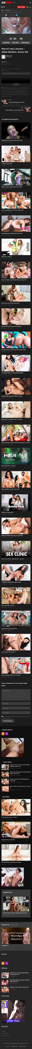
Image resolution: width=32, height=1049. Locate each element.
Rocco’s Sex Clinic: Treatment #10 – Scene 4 (13, 558)
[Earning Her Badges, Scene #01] (16, 104)
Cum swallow (15, 89)
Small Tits (25, 94)
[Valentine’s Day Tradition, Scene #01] (5, 989)
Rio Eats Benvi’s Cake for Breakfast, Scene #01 (15, 912)
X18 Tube (10, 68)
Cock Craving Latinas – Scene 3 (9, 817)
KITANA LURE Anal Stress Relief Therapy (12, 396)
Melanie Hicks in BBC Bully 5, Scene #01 (12, 186)
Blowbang (19, 88)
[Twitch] (6, 733)
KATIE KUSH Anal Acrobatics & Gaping (11, 862)
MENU (3, 7)
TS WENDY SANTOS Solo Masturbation (11, 582)
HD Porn (16, 92)
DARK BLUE (9, 56)
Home (4, 1031)
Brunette (27, 88)
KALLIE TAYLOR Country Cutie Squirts (11, 326)
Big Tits (7, 88)
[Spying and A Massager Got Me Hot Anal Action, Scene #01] (5, 774)
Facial (13, 91)
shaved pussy (19, 94)
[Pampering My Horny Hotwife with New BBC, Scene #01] (5, 982)
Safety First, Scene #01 (7, 512)
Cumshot (20, 89)
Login (29, 7)
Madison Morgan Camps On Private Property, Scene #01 (16, 442)
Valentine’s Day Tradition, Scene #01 (19, 987)
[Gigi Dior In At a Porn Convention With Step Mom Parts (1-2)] (5, 767)
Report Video (6, 1035)
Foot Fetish (21, 91)
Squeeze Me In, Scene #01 (8, 839)
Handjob (8, 92)
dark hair (24, 89)
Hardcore (12, 92)
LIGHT (3, 15)
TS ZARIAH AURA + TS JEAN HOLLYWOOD (12, 372)
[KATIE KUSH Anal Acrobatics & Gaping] (16, 852)
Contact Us (5, 1033)
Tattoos (10, 96)
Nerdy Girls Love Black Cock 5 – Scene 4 (12, 419)
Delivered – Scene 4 (7, 256)
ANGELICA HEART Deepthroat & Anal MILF (12, 535)
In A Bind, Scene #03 (7, 163)
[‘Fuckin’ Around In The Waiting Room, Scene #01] (5, 781)
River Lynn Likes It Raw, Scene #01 (10, 303)
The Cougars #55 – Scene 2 (8, 652)
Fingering (16, 91)
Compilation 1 (5, 945)
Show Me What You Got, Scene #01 (10, 489)
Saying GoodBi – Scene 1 (8, 605)
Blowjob (23, 88)
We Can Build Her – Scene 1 (9, 465)
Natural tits (23, 92)
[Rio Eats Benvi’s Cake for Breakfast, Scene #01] (16, 904)
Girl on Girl (26, 91)
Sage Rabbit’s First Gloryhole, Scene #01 (12, 140)
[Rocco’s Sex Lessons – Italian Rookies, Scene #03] (16, 130)
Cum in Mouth (9, 89)
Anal (4, 88)
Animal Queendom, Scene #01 (9, 628)
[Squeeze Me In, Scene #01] (16, 830)
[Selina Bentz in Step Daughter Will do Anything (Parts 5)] (5, 975)
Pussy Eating (10, 94)
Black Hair (11, 88)
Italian (19, 92)
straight (6, 96)
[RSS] (2, 733)
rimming (14, 94)
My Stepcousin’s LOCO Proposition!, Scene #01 (14, 349)
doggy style (9, 91)
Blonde (15, 88)
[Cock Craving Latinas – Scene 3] (16, 807)
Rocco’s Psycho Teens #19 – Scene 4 (11, 675)
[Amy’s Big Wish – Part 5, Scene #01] (16, 111)
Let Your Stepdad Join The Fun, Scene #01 (12, 210)
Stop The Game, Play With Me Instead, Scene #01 (14, 279)
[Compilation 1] (16, 936)
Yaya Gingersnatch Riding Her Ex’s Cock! (12, 233)
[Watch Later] (15, 38)
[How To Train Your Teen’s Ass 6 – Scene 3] (5, 789)
